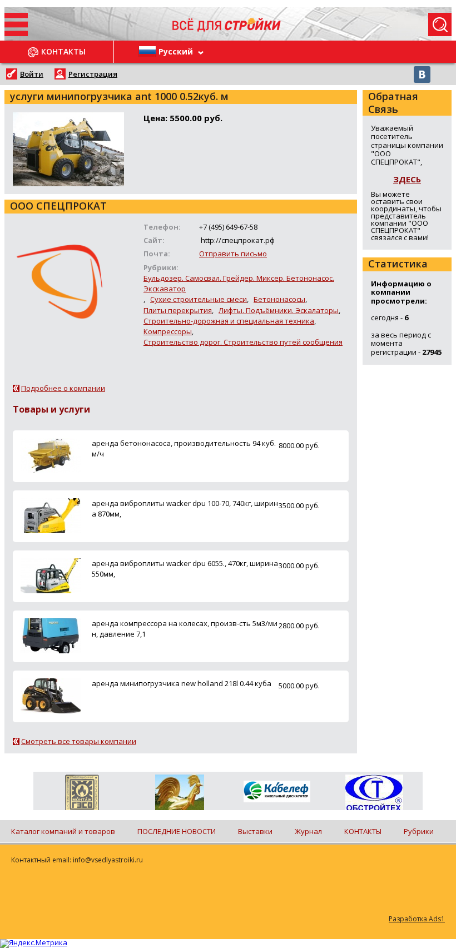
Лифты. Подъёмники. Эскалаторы (279, 310)
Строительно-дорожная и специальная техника (228, 321)
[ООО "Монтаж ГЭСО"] (82, 795)
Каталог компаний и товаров (63, 831)
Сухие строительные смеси (198, 299)
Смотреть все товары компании (78, 741)
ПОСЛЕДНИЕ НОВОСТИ (176, 831)
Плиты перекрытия (177, 310)
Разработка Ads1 (417, 919)
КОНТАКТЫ (362, 831)
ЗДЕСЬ (407, 179)
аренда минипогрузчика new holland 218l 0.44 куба (181, 683)
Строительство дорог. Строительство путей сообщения (243, 342)
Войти (31, 74)
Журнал (308, 831)
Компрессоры (167, 331)
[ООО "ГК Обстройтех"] (374, 793)
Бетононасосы (279, 299)
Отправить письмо (233, 254)
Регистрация (92, 74)
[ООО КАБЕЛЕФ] (277, 792)
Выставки (255, 831)
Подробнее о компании (63, 388)
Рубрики (419, 831)
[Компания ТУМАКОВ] (179, 795)
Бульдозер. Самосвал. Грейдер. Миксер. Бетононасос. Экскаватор (238, 283)
